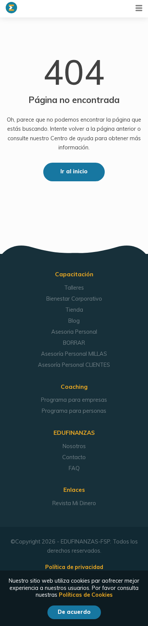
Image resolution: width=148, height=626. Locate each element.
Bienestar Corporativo (74, 298)
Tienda (74, 309)
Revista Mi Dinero (74, 503)
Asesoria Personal (74, 331)
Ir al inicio (74, 171)
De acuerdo (74, 612)
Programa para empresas (74, 399)
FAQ (74, 468)
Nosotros (74, 446)
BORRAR (74, 342)
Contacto (74, 457)
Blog (74, 320)
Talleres (74, 287)
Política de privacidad (74, 567)
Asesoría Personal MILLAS (74, 353)
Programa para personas (74, 410)
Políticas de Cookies (86, 594)
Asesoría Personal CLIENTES (74, 364)
